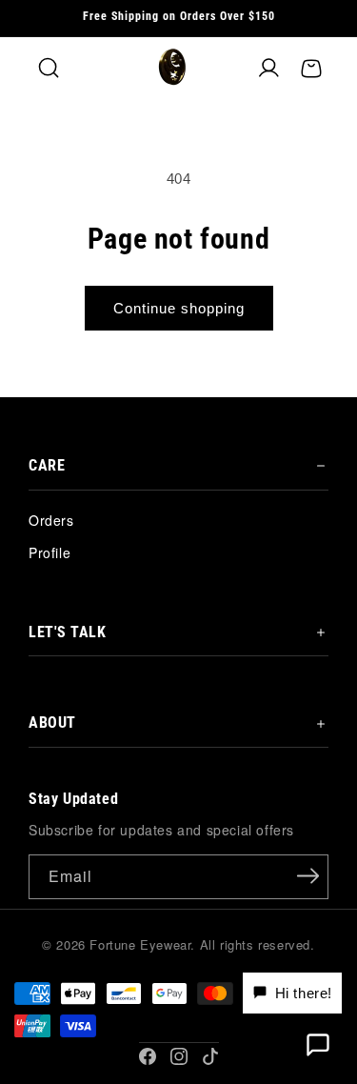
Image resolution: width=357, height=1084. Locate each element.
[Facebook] (147, 1056)
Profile (49, 552)
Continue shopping (179, 308)
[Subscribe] (307, 875)
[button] (49, 69)
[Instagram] (179, 1056)
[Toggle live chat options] (318, 1045)
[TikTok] (210, 1056)
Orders (51, 520)
